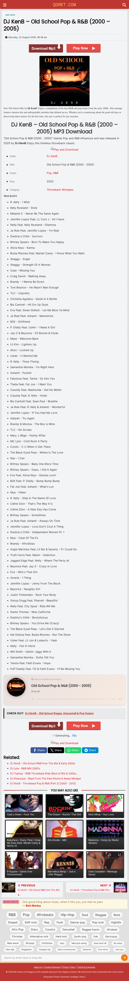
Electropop (111, 936)
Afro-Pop (18, 929)
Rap (46, 922)
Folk (96, 936)
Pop (49, 173)
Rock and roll (100, 943)
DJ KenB (52, 156)
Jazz (62, 943)
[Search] (124, 957)
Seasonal (87, 949)
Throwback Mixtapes (60, 189)
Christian (17, 936)
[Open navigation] (5, 5)
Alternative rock (39, 936)
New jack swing (79, 943)
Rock (117, 915)
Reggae (100, 915)
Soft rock (31, 922)
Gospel (12, 922)
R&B (55, 173)
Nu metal (118, 943)
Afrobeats (45, 915)
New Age (10, 949)
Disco (34, 929)
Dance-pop (77, 922)
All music (18, 972)
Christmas (46, 943)
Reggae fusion (90, 929)
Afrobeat (112, 929)
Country (50, 929)
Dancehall (68, 929)
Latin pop (119, 949)
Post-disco (103, 949)
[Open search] (124, 5)
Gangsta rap (44, 949)
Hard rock (61, 936)
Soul (85, 915)
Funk (60, 922)
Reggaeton (27, 949)
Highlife (116, 922)
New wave (12, 943)
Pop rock (98, 922)
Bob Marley (33, 905)
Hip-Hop (67, 915)
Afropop (30, 943)
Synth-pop (80, 936)
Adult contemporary (67, 949)
